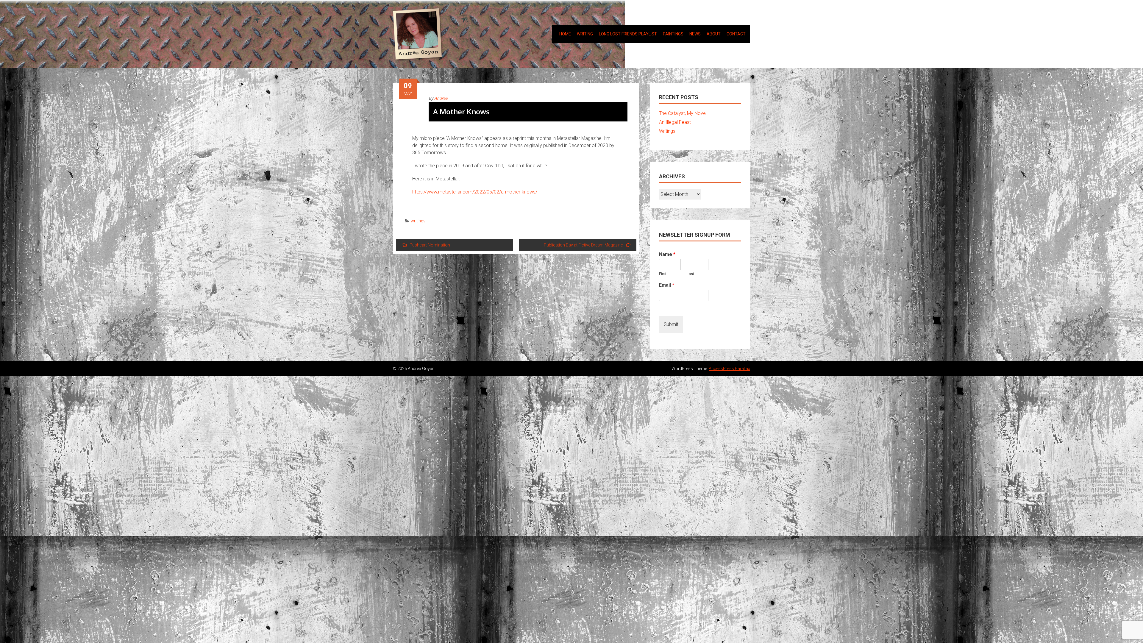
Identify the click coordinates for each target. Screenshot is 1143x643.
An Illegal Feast (675, 122)
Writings (667, 131)
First (662, 273)
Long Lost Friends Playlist (628, 34)
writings (418, 221)
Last (690, 273)
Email (666, 285)
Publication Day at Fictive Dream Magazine (583, 245)
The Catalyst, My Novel (683, 113)
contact (736, 34)
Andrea (441, 98)
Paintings (673, 34)
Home (565, 34)
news (695, 34)
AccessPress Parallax (729, 368)
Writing (585, 34)
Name (667, 254)
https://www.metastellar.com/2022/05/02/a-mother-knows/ (474, 192)
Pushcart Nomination (430, 245)
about (714, 34)
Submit (671, 324)
